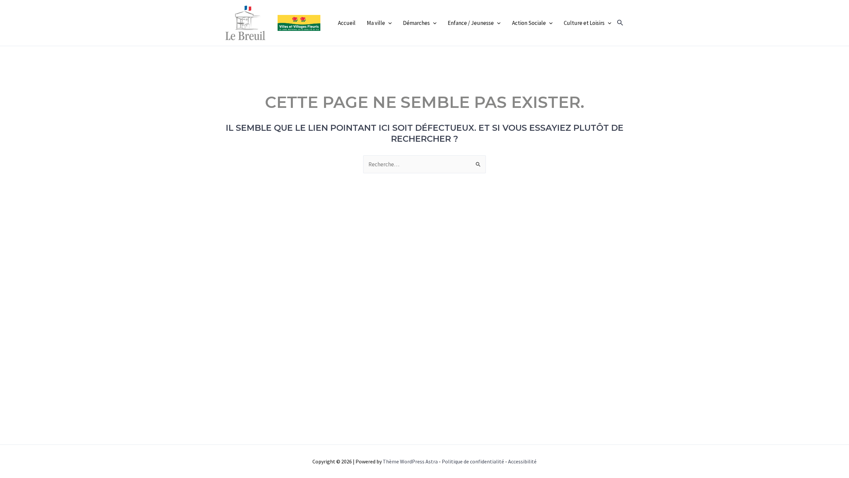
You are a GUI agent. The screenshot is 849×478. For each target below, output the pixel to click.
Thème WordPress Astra (410, 461)
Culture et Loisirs (584, 23)
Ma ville (376, 23)
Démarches (416, 23)
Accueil (347, 23)
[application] (388, 23)
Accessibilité (522, 461)
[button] (620, 23)
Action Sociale (529, 23)
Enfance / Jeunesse (471, 23)
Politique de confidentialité (473, 461)
